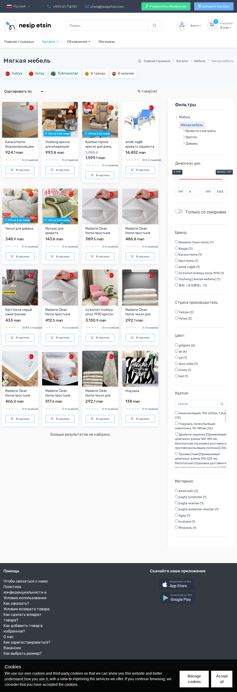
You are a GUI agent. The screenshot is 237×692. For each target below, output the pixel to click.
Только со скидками (205, 212)
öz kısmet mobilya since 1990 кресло (99, 312)
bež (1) (183, 376)
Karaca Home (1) (190, 254)
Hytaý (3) (185, 318)
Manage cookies (194, 679)
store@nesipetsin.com (107, 7)
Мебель (200, 61)
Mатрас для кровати (54, 231)
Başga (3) (185, 248)
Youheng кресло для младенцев (57, 144)
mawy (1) (184, 370)
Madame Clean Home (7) (196, 242)
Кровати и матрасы (201, 131)
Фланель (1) (187, 527)
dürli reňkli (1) (188, 364)
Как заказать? (16, 603)
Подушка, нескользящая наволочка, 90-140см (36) (195, 426)
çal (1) (182, 357)
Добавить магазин (216, 6)
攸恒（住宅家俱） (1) (192, 285)
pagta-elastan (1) (191, 503)
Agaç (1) (184, 515)
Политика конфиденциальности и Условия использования (25, 592)
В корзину (22, 170)
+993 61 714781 (64, 7)
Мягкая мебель (192, 125)
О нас (8, 637)
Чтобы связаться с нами (25, 581)
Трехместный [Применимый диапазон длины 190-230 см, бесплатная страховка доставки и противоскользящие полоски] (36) (200, 461)
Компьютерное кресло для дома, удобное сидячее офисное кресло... (99, 149)
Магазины (107, 42)
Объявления (77, 42)
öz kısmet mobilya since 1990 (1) (201, 273)
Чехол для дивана (19, 229)
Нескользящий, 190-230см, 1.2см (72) (200, 415)
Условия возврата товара (26, 609)
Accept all (222, 679)
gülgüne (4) (186, 345)
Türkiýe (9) (186, 312)
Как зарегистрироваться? (26, 642)
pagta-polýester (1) (192, 497)
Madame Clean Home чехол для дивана (137, 314)
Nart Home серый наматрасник (18, 312)
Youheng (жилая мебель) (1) (199, 279)
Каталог (49, 42)
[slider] (177, 179)
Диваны (192, 144)
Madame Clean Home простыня (97, 231)
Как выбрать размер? (22, 653)
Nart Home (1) (188, 261)
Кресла (191, 137)
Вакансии (12, 648)
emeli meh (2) (188, 491)
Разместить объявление (168, 6)
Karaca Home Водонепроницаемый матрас (19, 146)
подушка (132, 391)
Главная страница (19, 42)
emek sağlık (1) (189, 267)
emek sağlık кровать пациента (139, 144)
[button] (176, 584)
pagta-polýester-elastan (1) (198, 509)
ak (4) (182, 351)
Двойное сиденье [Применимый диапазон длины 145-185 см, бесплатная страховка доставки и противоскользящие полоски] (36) (200, 441)
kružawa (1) (186, 521)
